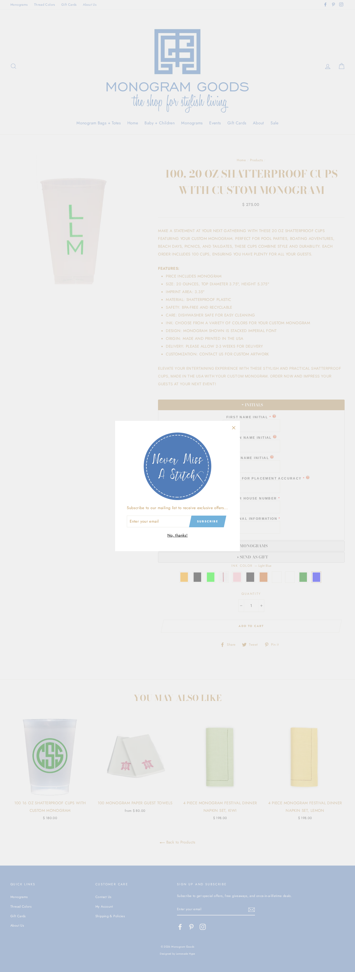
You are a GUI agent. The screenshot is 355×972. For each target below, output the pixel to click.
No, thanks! (177, 535)
